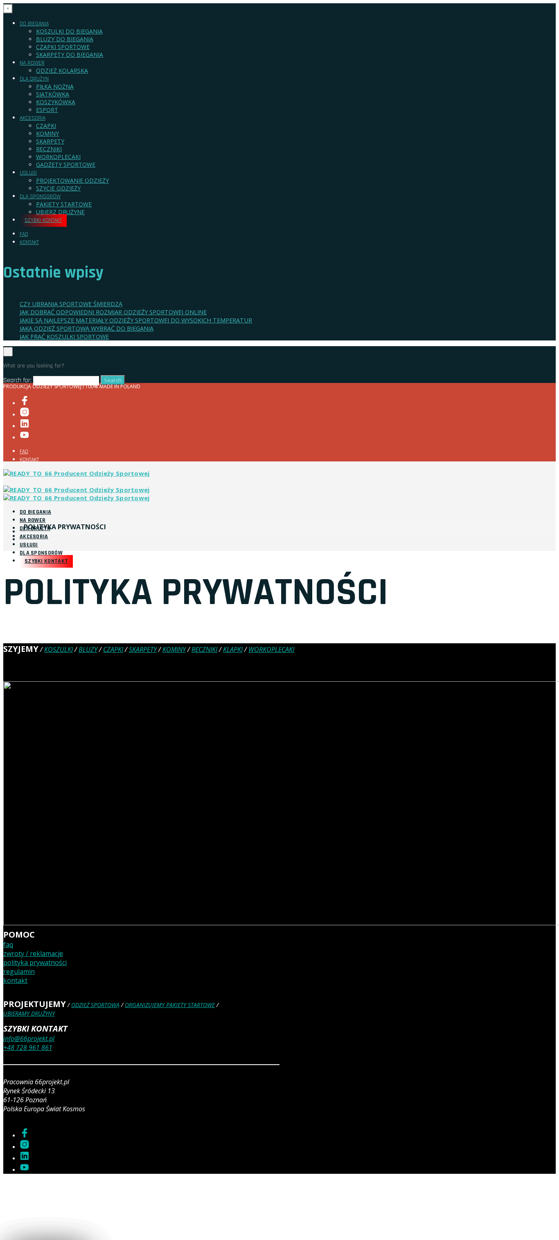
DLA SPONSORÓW (40, 196)
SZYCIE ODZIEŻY (58, 188)
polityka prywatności (35, 962)
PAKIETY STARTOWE (64, 204)
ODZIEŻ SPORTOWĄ (95, 1005)
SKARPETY (50, 141)
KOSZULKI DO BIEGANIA (69, 31)
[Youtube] (24, 437)
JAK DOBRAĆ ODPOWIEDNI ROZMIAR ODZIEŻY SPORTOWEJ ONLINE (113, 312)
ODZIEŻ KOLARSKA (62, 70)
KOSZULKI (58, 649)
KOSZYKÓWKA (55, 102)
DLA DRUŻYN (34, 79)
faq (8, 944)
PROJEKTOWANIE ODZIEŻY (72, 180)
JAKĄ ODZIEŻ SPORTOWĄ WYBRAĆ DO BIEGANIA (86, 328)
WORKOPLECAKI (58, 157)
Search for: (17, 380)
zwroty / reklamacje (33, 953)
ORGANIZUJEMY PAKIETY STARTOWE (170, 1005)
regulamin (19, 971)
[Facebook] (24, 403)
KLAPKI (233, 649)
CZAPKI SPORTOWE (63, 47)
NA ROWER (32, 63)
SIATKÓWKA (52, 94)
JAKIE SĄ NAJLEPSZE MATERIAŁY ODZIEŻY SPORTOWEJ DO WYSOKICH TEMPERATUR (136, 320)
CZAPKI (46, 126)
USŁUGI (28, 173)
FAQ (24, 234)
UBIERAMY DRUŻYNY (29, 1013)
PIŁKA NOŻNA (55, 86)
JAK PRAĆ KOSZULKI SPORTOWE (64, 336)
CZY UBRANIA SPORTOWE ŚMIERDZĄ (71, 304)
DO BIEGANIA (34, 23)
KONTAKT (29, 242)
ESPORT (47, 110)
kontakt (15, 980)
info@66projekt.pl (28, 1038)
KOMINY (47, 133)
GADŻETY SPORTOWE (65, 164)
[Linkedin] (24, 426)
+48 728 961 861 (27, 1047)
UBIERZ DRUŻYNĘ (60, 212)
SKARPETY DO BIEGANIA (69, 54)
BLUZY (88, 649)
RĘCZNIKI (49, 149)
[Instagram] (24, 415)
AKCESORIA (32, 118)
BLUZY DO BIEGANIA (64, 39)
